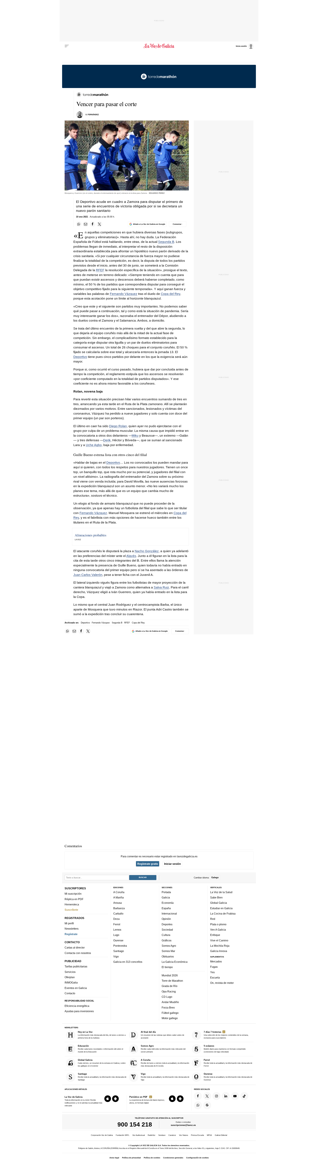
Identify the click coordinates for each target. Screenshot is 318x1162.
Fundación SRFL (122, 1135)
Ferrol (116, 924)
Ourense (118, 940)
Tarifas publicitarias (76, 966)
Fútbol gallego (170, 1012)
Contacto (70, 993)
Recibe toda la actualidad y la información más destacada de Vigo (165, 1077)
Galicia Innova (218, 950)
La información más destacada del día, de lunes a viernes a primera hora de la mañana (102, 1035)
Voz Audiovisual (138, 1135)
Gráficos (166, 940)
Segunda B (166, 242)
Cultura (166, 934)
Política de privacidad (131, 1158)
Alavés (131, 556)
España (166, 908)
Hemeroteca (72, 904)
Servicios (70, 971)
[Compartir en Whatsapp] (79, 224)
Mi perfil (69, 923)
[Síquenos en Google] (207, 1105)
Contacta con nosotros (78, 952)
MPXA (209, 1135)
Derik (107, 440)
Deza (116, 918)
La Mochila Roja (219, 945)
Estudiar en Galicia (221, 908)
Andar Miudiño (170, 1002)
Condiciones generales (173, 1158)
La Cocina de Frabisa (223, 913)
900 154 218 (134, 1124)
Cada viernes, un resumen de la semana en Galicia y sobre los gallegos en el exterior (102, 1063)
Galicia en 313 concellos (127, 961)
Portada (166, 891)
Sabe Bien (216, 897)
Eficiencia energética (77, 1005)
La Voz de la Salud (221, 891)
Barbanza (119, 908)
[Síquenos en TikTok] (244, 1096)
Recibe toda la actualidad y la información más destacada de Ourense (228, 1077)
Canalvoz (172, 1135)
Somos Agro (169, 945)
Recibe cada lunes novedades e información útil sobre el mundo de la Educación (100, 1049)
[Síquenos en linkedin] (226, 1096)
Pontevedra (120, 945)
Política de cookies (152, 1158)
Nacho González (147, 551)
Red (212, 918)
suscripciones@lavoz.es (183, 1125)
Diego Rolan (118, 426)
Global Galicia (218, 902)
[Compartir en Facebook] (92, 224)
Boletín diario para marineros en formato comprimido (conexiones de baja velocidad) (225, 1049)
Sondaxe (161, 1135)
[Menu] (66, 46)
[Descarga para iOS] (107, 1098)
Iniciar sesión (172, 863)
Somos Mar (168, 950)
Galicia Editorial (221, 1135)
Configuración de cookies (197, 1158)
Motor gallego (170, 1018)
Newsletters (72, 928)
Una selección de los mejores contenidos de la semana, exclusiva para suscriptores (226, 1035)
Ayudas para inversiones (79, 1011)
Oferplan (70, 977)
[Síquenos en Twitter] (207, 1096)
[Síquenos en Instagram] (216, 1096)
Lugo (116, 934)
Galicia (166, 897)
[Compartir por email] (85, 224)
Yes (212, 972)
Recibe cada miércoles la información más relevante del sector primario (163, 1049)
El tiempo (167, 967)
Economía (168, 902)
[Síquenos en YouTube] (235, 1096)
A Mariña (118, 897)
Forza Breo (168, 1007)
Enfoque (215, 934)
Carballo (118, 913)
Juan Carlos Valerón (87, 575)
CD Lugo (167, 996)
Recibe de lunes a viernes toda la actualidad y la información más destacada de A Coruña (165, 1063)
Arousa (117, 902)
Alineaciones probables (90, 535)
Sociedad (167, 929)
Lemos (117, 929)
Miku (135, 435)
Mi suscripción (73, 893)
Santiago (118, 950)
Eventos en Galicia (76, 987)
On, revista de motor (222, 982)
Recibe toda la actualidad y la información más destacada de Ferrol (228, 1063)
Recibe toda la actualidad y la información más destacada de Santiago (102, 1077)
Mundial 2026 (170, 975)
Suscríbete (71, 909)
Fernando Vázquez (123, 294)
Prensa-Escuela (197, 1135)
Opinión (166, 918)
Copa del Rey (170, 294)
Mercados (216, 961)
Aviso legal (114, 1158)
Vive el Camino (219, 940)
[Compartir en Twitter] (99, 224)
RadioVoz (151, 1135)
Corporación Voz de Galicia (102, 1135)
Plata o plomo (218, 924)
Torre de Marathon (172, 980)
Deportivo (80, 357)
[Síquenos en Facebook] (198, 1096)
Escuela (215, 977)
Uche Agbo (94, 445)
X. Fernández (92, 115)
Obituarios (168, 956)
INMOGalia (71, 982)
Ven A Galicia (218, 929)
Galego (215, 877)
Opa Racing (169, 991)
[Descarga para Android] (115, 1098)
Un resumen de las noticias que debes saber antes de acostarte (162, 1035)
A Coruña (118, 891)
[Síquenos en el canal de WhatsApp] (198, 1105)
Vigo (116, 956)
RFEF (100, 270)
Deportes (167, 924)
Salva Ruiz (161, 587)
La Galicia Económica (174, 961)
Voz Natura (183, 1135)
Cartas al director (75, 947)
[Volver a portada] (159, 46)
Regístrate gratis (147, 863)
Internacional (169, 913)
